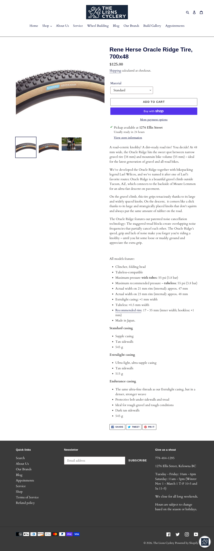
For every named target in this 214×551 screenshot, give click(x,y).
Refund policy (25, 503)
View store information (128, 138)
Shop (19, 491)
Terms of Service (27, 497)
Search (20, 458)
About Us (22, 464)
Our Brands (23, 469)
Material (115, 83)
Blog (19, 475)
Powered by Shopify (186, 543)
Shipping (115, 71)
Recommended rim (128, 310)
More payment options (154, 120)
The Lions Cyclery (163, 543)
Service (21, 486)
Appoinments (25, 480)
